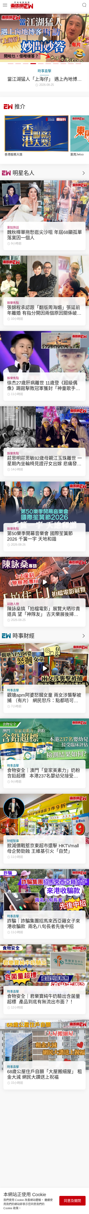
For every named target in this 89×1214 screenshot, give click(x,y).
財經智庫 (13, 841)
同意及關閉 (72, 1201)
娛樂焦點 (13, 302)
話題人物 (13, 604)
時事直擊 (13, 690)
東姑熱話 (13, 227)
